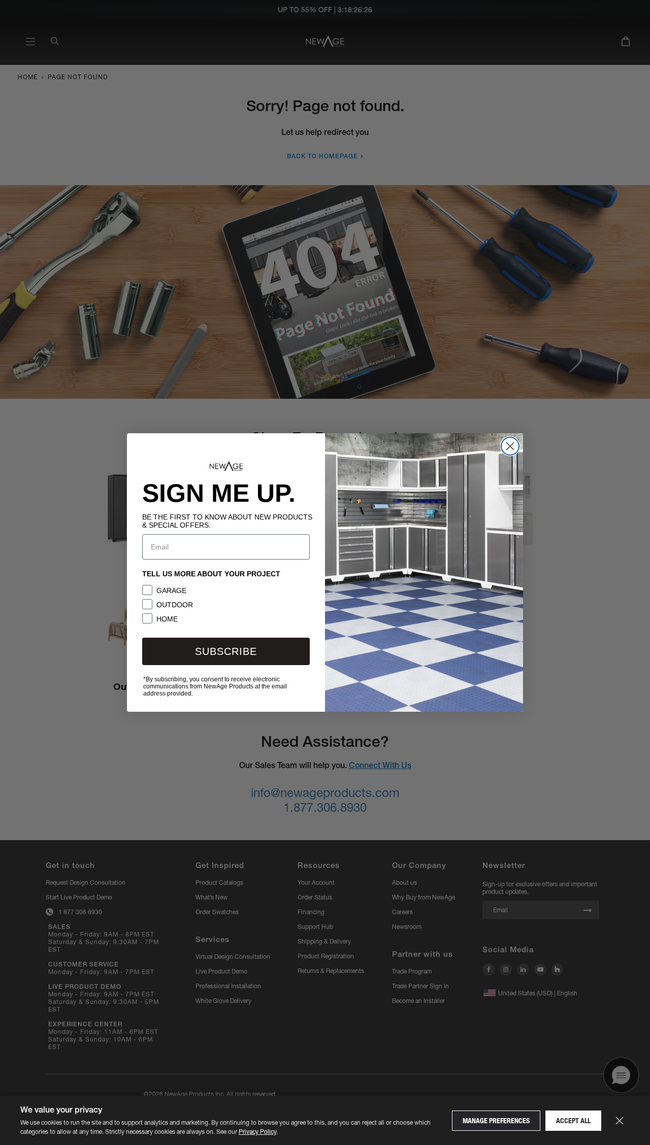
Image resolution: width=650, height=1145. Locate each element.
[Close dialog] (510, 446)
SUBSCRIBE (226, 651)
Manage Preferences (496, 1120)
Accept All (573, 1120)
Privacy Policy (257, 1131)
